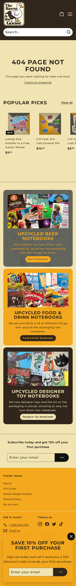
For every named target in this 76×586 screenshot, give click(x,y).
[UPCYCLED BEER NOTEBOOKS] (38, 211)
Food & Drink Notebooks (38, 338)
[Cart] (61, 14)
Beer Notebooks (38, 259)
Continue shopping (38, 82)
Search (7, 483)
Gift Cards (9, 488)
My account (11, 504)
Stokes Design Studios (17, 493)
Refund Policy (12, 499)
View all (67, 102)
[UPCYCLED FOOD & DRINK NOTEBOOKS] (38, 290)
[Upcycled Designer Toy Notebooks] (38, 369)
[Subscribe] (60, 572)
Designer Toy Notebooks (38, 416)
